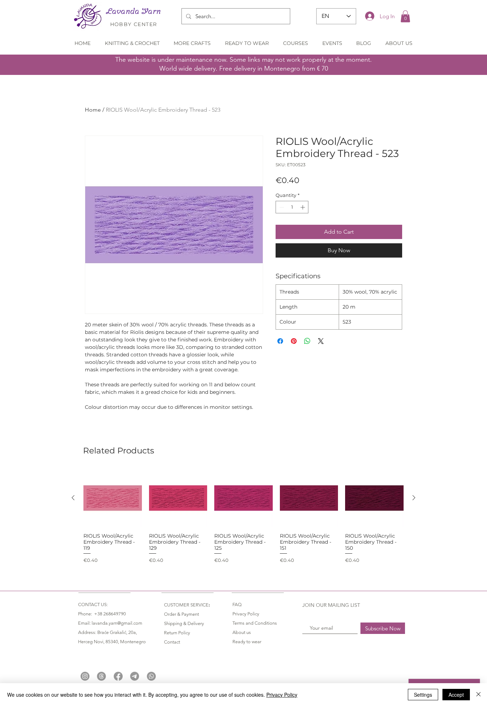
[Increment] (303, 207)
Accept (456, 694)
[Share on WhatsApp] (307, 341)
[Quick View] (112, 498)
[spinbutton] (292, 207)
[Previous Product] (73, 497)
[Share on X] (321, 341)
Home (93, 109)
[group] (243, 516)
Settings (423, 694)
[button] (405, 16)
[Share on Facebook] (280, 341)
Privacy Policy (281, 694)
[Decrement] (281, 207)
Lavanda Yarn (133, 11)
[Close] (478, 694)
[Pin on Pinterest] (293, 341)
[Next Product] (414, 497)
